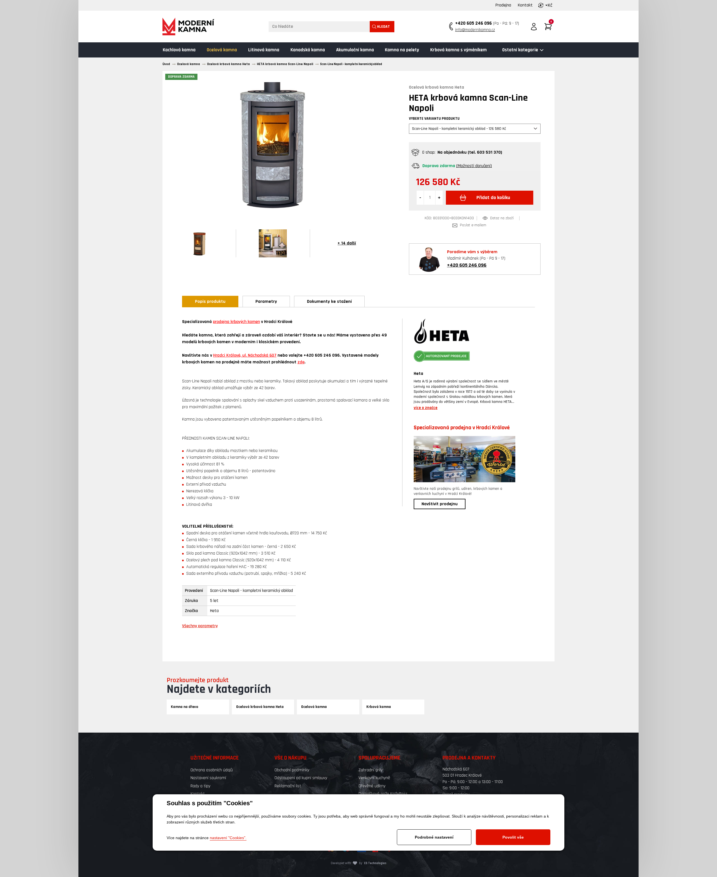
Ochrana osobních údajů (211, 770)
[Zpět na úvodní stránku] (188, 26)
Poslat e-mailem (473, 225)
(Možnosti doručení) (474, 166)
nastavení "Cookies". (228, 838)
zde (300, 362)
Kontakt (525, 5)
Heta (418, 374)
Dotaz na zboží (502, 218)
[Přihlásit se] (533, 26)
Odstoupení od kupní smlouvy (300, 778)
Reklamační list (287, 786)
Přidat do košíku (493, 197)
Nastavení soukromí (208, 778)
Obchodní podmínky (291, 770)
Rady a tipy (200, 786)
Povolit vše (513, 837)
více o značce (425, 407)
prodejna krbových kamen (236, 322)
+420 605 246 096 (473, 23)
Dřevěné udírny (371, 786)
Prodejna (503, 5)
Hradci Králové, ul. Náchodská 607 (244, 355)
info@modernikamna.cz (475, 30)
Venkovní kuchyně (374, 778)
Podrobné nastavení (434, 837)
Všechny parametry (200, 626)
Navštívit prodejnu (440, 504)
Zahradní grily (370, 770)
